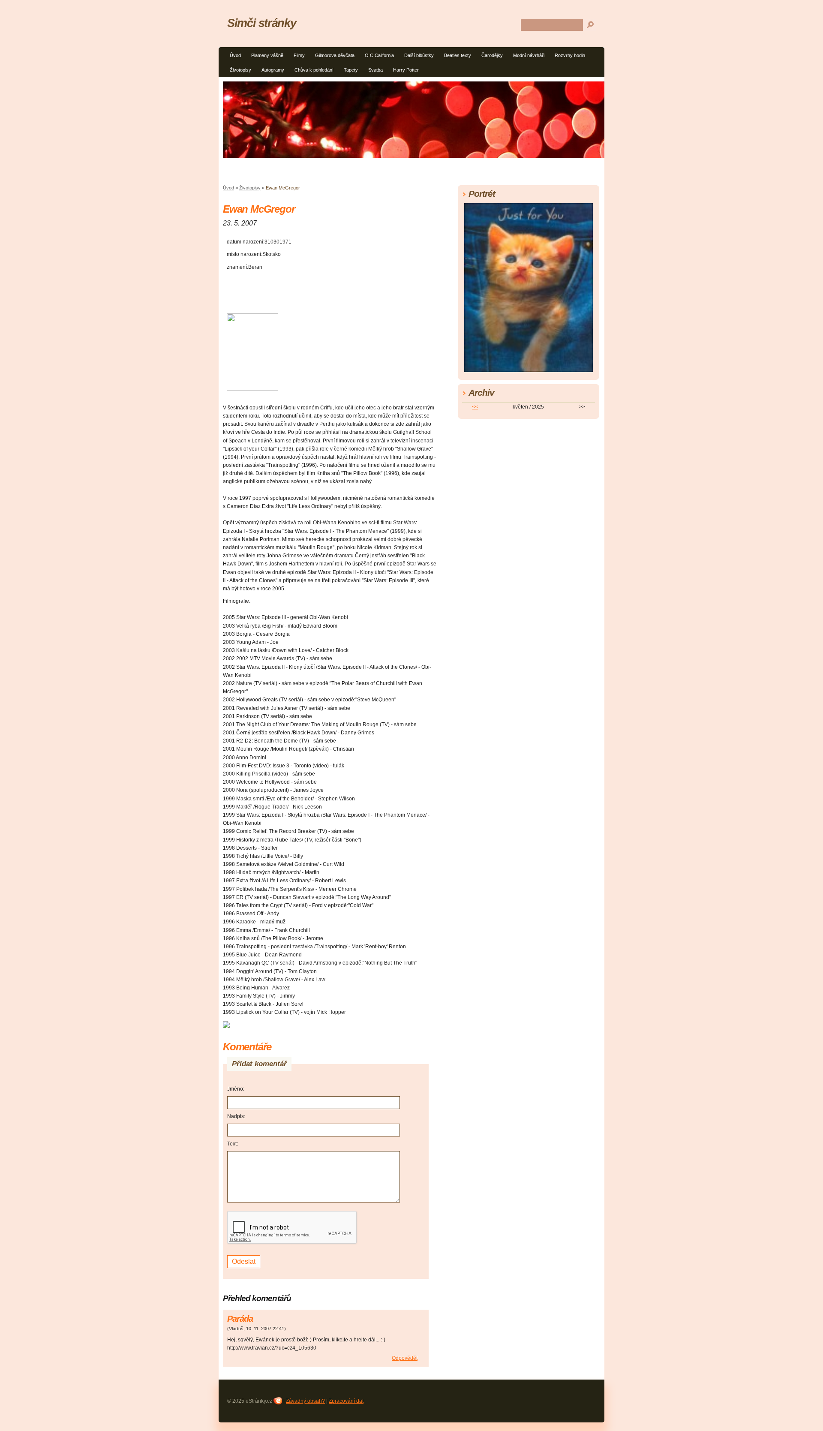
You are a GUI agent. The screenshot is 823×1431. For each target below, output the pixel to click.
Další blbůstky (419, 55)
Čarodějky (492, 55)
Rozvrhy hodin (570, 55)
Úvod (235, 55)
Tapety (351, 69)
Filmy (299, 55)
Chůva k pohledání (313, 69)
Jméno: (235, 1089)
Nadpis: (236, 1116)
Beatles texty (457, 55)
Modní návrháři (528, 55)
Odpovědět (405, 1358)
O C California (379, 55)
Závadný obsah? (305, 1401)
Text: (232, 1144)
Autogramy (272, 69)
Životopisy (240, 69)
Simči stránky (261, 23)
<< (475, 407)
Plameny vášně (267, 55)
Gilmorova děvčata (334, 55)
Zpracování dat (346, 1401)
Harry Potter (406, 69)
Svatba (375, 69)
